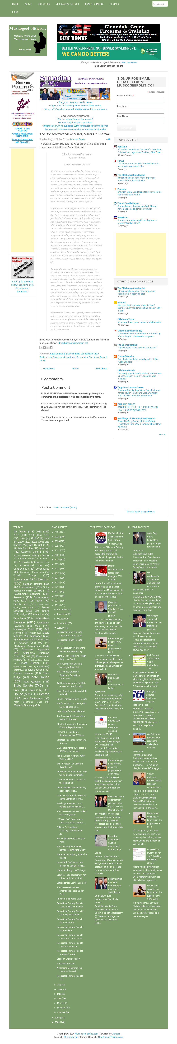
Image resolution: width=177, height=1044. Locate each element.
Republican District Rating (39, 660)
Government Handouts (64, 357)
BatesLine (122, 217)
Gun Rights (36, 600)
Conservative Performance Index (34, 562)
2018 (33, 538)
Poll (28, 656)
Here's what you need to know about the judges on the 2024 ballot (116, 767)
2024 (57, 541)
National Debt (42, 639)
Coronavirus (42, 568)
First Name (122, 106)
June (59, 989)
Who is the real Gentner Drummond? (76, 119)
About (28, 4)
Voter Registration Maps (27, 702)
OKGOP (23, 642)
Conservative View (90, 353)
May (59, 994)
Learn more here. (128, 62)
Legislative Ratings (67, 4)
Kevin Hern (19, 618)
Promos (114, 4)
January (61, 1012)
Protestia (122, 189)
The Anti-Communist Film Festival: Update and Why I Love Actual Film (138, 165)
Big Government (72, 353)
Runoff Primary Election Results (72, 699)
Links (15, 12)
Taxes (31, 690)
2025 (57, 537)
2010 (38, 531)
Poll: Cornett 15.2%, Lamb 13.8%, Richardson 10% (153, 662)
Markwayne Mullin (23, 629)
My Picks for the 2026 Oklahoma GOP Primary (115, 536)
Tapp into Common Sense (130, 387)
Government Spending (87, 357)
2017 (22, 538)
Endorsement (26, 587)
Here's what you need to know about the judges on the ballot (116, 645)
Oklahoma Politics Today (130, 330)
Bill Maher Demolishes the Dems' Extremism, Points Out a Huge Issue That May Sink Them (139, 150)
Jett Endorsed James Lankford (71, 883)
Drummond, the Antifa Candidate (75, 122)
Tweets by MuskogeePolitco (141, 511)
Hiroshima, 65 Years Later (69, 899)
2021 (57, 555)
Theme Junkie (71, 1037)
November (62, 614)
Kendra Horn (39, 614)
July (59, 985)
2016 (46, 535)
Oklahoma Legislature (35, 649)
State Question (32, 681)
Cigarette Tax (24, 558)
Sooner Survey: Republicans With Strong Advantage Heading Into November (137, 207)
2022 (34, 541)
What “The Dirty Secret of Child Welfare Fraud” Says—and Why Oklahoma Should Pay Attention (139, 424)
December (62, 609)
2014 (31, 535)
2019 (46, 538)
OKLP (40, 643)
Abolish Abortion (23, 548)
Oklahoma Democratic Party (31, 646)
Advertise (44, 4)
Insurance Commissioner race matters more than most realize (75, 129)
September (62, 623)
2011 (57, 601)
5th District (35, 545)
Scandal (41, 666)
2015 (57, 582)
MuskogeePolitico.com (86, 1033)
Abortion (44, 548)
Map (37, 626)
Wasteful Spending (24, 705)
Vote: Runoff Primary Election (71, 711)
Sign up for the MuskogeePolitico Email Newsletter (75, 105)
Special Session (23, 673)
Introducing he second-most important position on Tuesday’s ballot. (136, 179)
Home (15, 4)
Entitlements (46, 357)
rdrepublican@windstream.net (73, 343)
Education (20, 579)
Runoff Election (29, 663)
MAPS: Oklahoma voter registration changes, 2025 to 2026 (115, 573)
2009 (57, 1018)
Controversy (20, 568)
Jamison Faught (77, 139)
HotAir (121, 161)
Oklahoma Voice (126, 319)
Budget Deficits (41, 555)
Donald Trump (24, 575)
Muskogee (36, 636)
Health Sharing (94, 4)
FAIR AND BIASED (126, 404)
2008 (57, 1022)
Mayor (33, 633)
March (60, 1003)
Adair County (56, 353)
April (59, 998)
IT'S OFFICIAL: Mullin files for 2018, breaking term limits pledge (154, 856)
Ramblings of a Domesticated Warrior (136, 418)
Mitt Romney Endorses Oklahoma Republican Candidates (68, 675)
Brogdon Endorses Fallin (68, 959)
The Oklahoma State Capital (131, 175)
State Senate (23, 685)
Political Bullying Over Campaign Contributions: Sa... (70, 830)
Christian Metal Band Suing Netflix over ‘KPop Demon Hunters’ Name (140, 193)
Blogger (116, 1033)
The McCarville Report (128, 203)
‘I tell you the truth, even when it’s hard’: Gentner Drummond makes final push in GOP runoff (139, 308)
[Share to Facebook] (51, 347)
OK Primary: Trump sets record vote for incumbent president (154, 623)
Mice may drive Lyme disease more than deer (139, 322)
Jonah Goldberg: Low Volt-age (71, 870)
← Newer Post (47, 368)
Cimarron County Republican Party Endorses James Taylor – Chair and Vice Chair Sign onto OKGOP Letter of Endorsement (139, 393)
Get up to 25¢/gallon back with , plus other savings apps (75, 109)
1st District (19, 531)
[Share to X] (47, 347)
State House (39, 677)
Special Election (33, 669)
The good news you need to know (75, 102)
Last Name (122, 116)
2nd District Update (66, 963)
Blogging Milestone (21, 555)
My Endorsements (22, 639)
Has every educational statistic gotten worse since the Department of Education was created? (139, 376)
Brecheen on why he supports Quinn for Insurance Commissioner (75, 125)
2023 (57, 546)
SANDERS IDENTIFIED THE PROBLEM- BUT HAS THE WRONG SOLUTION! (138, 408)
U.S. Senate (41, 694)
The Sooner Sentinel (127, 345)
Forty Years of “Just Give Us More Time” (137, 348)
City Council (43, 558)
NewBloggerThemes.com (111, 1037)
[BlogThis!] (44, 347)
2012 (16, 535)
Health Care (20, 604)
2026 (57, 532)
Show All (162, 434)
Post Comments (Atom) (65, 507)
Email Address (125, 95)
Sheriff (16, 670)
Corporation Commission (32, 572)
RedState (122, 146)
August (60, 628)
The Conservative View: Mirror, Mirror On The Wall (75, 134)
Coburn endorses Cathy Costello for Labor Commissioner (154, 780)
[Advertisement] (22, 200)
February (61, 1008)
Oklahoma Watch (126, 370)
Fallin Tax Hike (34, 590)
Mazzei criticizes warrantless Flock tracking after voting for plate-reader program (139, 335)
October (61, 619)
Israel (30, 607)
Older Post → (102, 368)
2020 (21, 541)
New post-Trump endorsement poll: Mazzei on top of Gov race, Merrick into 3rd (116, 803)
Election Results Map (36, 584)
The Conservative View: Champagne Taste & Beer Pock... (70, 890)
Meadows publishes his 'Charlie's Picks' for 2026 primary (115, 609)
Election (43, 579)
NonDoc (122, 302)
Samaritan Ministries (22, 667)
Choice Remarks (126, 356)
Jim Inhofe (42, 610)
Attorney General (31, 551)
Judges (23, 614)
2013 (57, 591)
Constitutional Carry (31, 565)
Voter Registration (33, 698)
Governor (18, 597)
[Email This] (41, 347)
